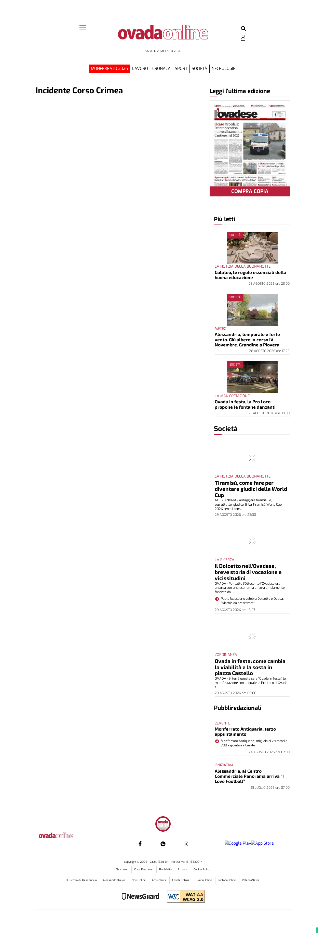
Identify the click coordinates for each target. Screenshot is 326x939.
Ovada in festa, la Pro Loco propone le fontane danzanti (245, 404)
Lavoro (140, 68)
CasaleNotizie (181, 880)
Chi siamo (122, 869)
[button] (243, 28)
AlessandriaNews (114, 880)
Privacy (183, 869)
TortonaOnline (227, 880)
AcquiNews (159, 880)
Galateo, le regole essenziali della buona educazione (250, 274)
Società (199, 68)
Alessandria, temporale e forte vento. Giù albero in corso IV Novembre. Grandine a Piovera (247, 339)
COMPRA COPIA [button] (249, 191)
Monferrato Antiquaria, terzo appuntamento (245, 731)
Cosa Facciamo (144, 869)
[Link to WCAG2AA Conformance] (184, 897)
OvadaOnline (204, 880)
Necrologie (223, 68)
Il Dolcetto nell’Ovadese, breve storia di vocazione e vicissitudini (248, 571)
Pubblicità (165, 869)
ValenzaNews (250, 880)
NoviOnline (139, 880)
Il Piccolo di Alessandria (82, 880)
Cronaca (161, 68)
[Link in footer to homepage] (163, 824)
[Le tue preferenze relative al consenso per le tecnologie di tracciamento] (317, 930)
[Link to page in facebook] (140, 844)
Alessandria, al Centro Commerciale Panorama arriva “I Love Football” (249, 776)
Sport (181, 68)
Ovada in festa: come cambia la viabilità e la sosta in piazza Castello (250, 667)
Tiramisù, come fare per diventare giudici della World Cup (251, 488)
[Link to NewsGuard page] (142, 897)
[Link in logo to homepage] (163, 35)
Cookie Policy (202, 869)
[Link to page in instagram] (186, 844)
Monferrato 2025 (109, 68)
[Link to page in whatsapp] (163, 844)
